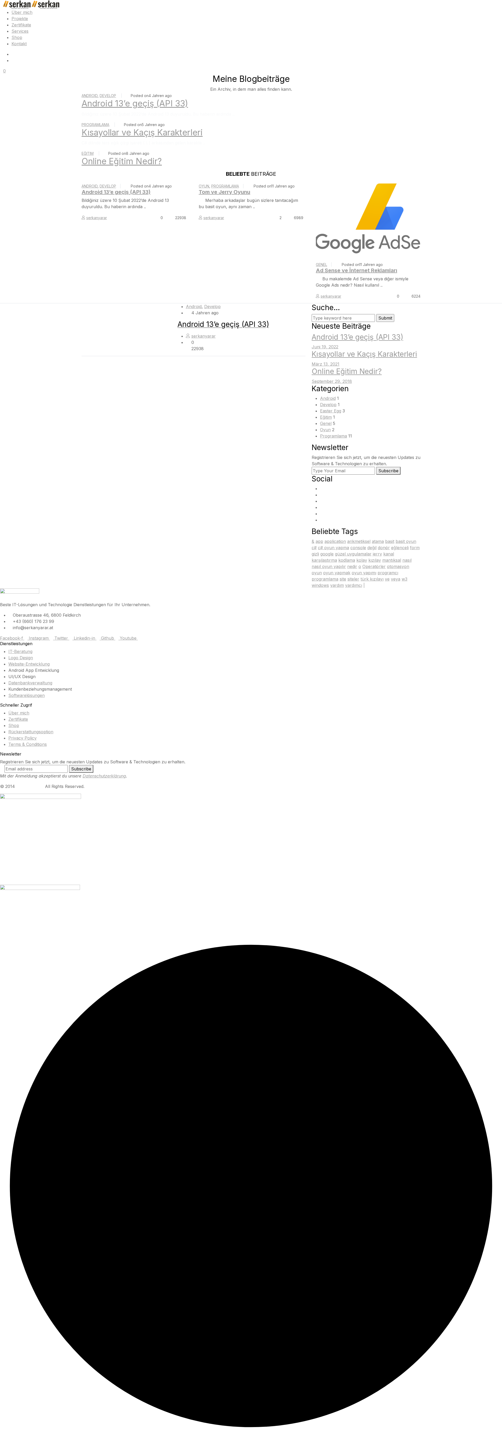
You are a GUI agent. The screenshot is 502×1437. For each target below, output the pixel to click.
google (327, 553)
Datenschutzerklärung (104, 776)
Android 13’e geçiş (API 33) (135, 103)
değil (371, 547)
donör (384, 547)
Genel (321, 264)
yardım (337, 585)
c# (314, 547)
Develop (108, 95)
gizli (315, 553)
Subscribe (388, 470)
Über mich (22, 12)
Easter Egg (330, 410)
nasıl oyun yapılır (329, 566)
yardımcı (353, 585)
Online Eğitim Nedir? (122, 161)
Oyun (204, 186)
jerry (377, 553)
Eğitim (88, 153)
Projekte (20, 18)
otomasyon (398, 566)
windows (320, 585)
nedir (352, 566)
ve (387, 579)
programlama (325, 579)
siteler (353, 579)
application (335, 541)
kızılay (374, 560)
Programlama (95, 124)
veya (395, 579)
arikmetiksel (358, 541)
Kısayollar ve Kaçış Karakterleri (142, 132)
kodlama (346, 560)
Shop (17, 37)
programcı (388, 572)
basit (389, 541)
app (319, 541)
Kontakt (19, 43)
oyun (317, 572)
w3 (404, 579)
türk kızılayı (372, 579)
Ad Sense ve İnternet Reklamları (356, 270)
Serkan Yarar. (30, 786)
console (358, 547)
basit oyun (406, 541)
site (343, 579)
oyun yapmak (336, 572)
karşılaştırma (324, 560)
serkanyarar (96, 217)
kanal (388, 553)
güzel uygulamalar (353, 553)
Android (90, 95)
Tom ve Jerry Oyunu (224, 192)
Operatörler (374, 566)
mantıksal (391, 560)
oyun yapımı (364, 572)
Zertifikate (21, 24)
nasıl (407, 560)
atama (378, 541)
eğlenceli (400, 547)
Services (20, 31)
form (415, 547)
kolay (361, 560)
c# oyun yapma (333, 547)
